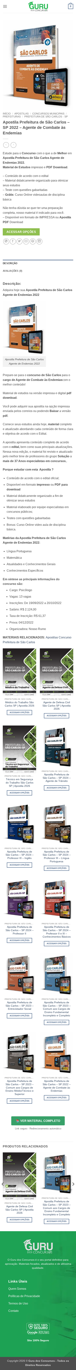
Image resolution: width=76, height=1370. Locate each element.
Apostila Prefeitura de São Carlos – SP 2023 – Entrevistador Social (20, 1005)
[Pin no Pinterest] (33, 241)
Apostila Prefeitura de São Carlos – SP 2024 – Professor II (20, 930)
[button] (5, 6)
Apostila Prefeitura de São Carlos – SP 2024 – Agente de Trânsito (57, 777)
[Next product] (6, 145)
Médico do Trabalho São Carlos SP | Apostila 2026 (19, 704)
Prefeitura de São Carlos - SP (46, 116)
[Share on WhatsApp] (6, 241)
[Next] (73, 1191)
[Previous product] (13, 145)
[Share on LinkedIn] (39, 241)
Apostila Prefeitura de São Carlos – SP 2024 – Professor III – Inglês (20, 855)
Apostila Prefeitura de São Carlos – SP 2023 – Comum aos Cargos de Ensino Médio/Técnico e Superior (20, 1088)
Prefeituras (12, 116)
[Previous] (3, 1191)
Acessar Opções (21, 231)
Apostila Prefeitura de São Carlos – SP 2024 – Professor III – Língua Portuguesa (57, 856)
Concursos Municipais (48, 113)
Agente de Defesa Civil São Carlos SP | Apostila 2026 (56, 705)
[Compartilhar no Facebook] (13, 241)
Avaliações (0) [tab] (12, 271)
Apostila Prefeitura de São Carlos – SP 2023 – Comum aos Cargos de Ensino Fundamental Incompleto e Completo (57, 1009)
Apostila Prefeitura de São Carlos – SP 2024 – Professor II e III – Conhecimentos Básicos (57, 932)
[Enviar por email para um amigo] (26, 241)
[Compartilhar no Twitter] (19, 241)
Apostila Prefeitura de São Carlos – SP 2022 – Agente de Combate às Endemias (57, 1086)
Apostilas (21, 113)
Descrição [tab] (10, 263)
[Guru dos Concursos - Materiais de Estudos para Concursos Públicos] (38, 6)
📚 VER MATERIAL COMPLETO (38, 1120)
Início (7, 113)
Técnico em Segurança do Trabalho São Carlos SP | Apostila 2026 (19, 782)
